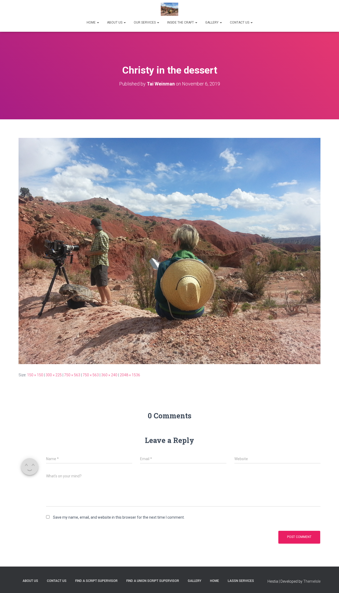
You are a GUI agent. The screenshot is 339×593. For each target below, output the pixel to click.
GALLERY (212, 22)
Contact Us (56, 581)
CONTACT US (240, 22)
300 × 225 (54, 375)
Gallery (194, 581)
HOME (91, 22)
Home (214, 581)
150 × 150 (35, 375)
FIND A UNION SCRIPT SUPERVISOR (152, 581)
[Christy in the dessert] (169, 250)
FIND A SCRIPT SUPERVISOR (96, 581)
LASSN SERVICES (241, 581)
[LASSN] (169, 9)
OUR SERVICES (145, 22)
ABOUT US (115, 22)
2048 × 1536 (130, 375)
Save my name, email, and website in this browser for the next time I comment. (119, 517)
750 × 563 (72, 375)
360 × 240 (109, 375)
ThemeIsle (311, 581)
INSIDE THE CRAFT (181, 22)
